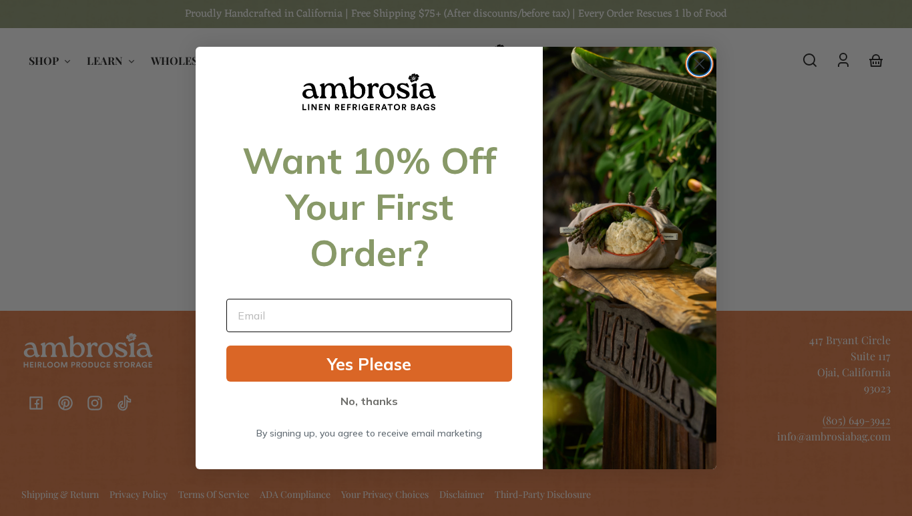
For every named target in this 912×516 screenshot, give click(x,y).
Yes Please (369, 364)
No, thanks (369, 401)
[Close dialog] (699, 64)
